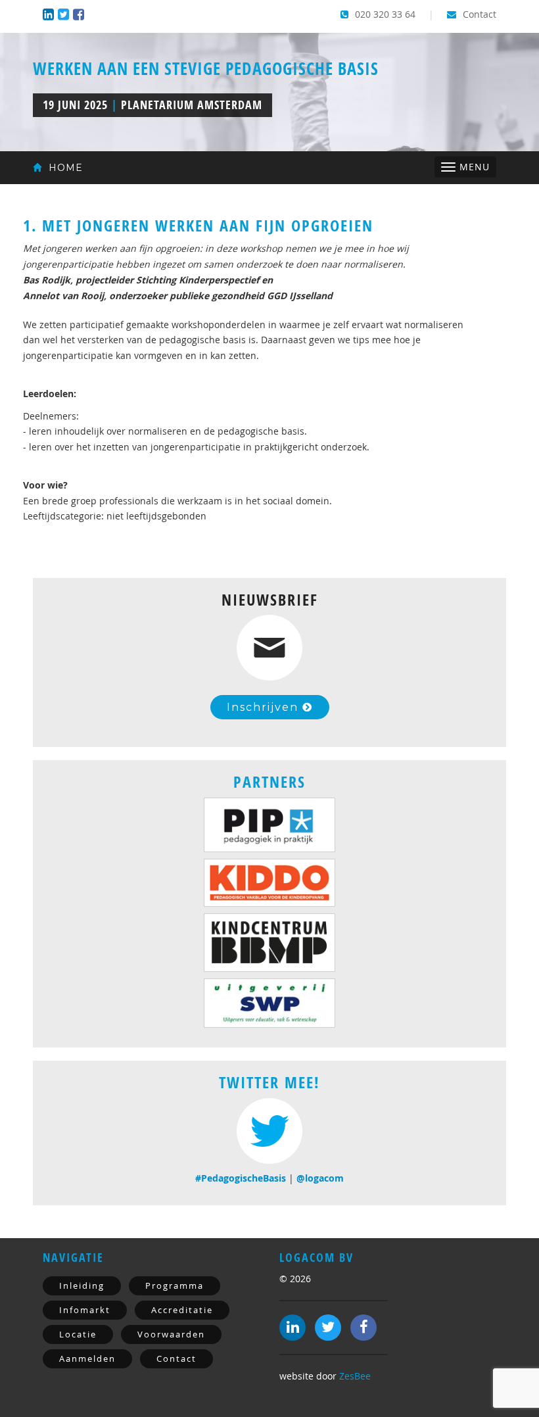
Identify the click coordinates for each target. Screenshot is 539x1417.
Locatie (78, 1334)
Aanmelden (87, 1358)
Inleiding (82, 1285)
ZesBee (355, 1376)
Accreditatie (182, 1310)
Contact (478, 14)
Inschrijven (264, 707)
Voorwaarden (171, 1334)
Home (64, 168)
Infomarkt (84, 1310)
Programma (174, 1285)
